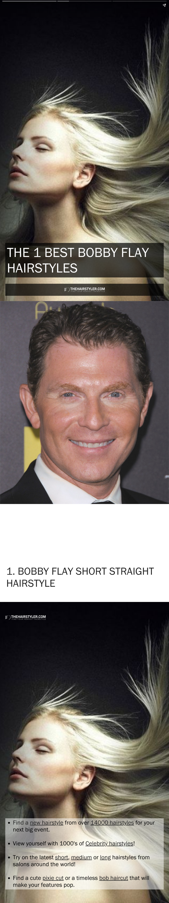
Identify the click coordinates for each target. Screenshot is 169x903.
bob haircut (113, 878)
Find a (21, 822)
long (105, 857)
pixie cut (53, 878)
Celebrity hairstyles (109, 843)
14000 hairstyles (112, 822)
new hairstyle (46, 822)
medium (81, 857)
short (61, 857)
